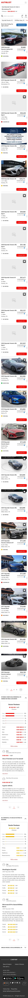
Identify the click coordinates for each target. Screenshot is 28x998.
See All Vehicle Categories (10, 974)
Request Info (21, 58)
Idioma (6, 983)
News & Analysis (7, 964)
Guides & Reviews (19, 964)
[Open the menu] (25, 2)
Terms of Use (6, 989)
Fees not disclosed (21, 81)
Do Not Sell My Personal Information (11, 991)
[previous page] (7, 689)
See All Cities (6, 970)
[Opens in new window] (7, 978)
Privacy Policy (14, 989)
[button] (22, 16)
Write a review (14, 746)
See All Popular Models (9, 972)
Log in (25, 983)
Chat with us (6, 966)
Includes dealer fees (21, 49)
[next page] (21, 689)
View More (5, 773)
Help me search (21, 25)
